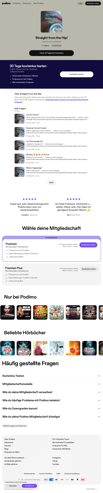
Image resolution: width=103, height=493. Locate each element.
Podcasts (16, 3)
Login (81, 3)
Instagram (56, 458)
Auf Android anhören (12, 461)
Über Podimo (38, 3)
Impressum (8, 442)
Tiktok (55, 461)
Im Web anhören (11, 464)
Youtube (55, 464)
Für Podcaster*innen (60, 439)
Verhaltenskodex (29, 474)
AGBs (58, 474)
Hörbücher (26, 3)
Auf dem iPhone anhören (14, 458)
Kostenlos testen (93, 3)
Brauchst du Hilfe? (12, 452)
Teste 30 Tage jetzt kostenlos (51, 53)
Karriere (7, 446)
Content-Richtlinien (45, 474)
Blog (6, 449)
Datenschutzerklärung (71, 474)
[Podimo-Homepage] (6, 3)
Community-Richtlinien (61, 449)
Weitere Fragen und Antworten (14, 426)
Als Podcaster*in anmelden (63, 442)
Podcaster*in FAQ (59, 446)
